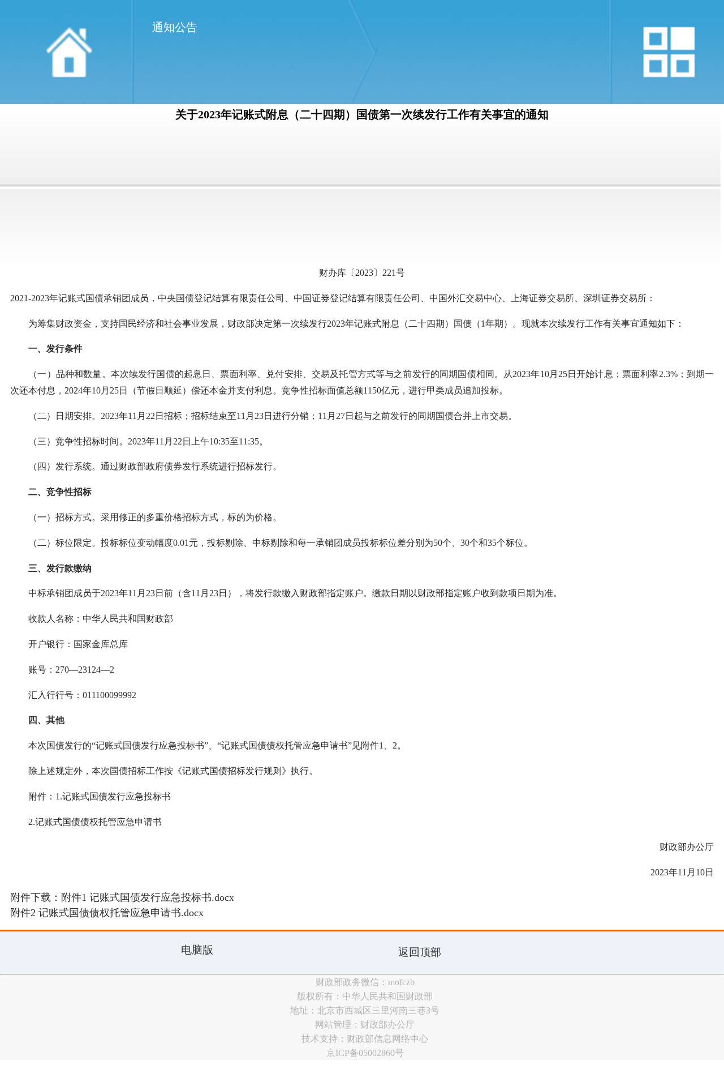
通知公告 (174, 27)
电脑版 (197, 950)
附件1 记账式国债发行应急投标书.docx (147, 897)
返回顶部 (419, 952)
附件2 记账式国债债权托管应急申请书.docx (107, 912)
